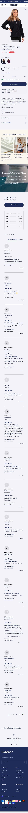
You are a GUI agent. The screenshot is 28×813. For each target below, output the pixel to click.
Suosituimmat (4, 789)
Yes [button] (5, 265)
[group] (14, 198)
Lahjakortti (3, 786)
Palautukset (3, 777)
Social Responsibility (20, 772)
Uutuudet (3, 791)
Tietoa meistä (18, 770)
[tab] (12, 240)
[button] (14, 49)
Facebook (18, 791)
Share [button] (11, 265)
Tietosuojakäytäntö (20, 777)
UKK (2, 772)
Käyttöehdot (18, 775)
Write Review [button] (14, 205)
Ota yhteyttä (4, 770)
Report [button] (8, 265)
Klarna (2, 779)
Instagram (18, 789)
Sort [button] (5, 234)
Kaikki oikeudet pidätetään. (12, 807)
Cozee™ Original (4, 44)
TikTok (17, 786)
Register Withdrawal (5, 775)
